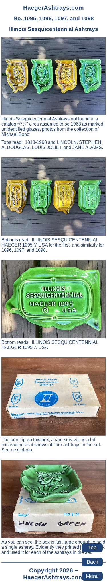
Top (92, 547)
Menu (92, 576)
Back (92, 562)
